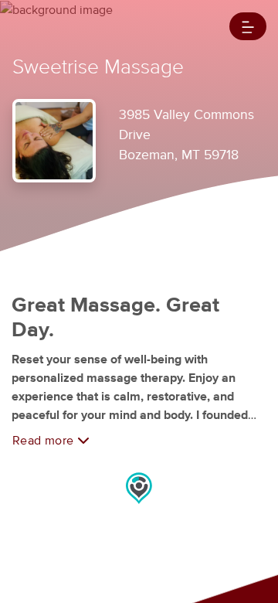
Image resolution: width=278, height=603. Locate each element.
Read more (44, 440)
